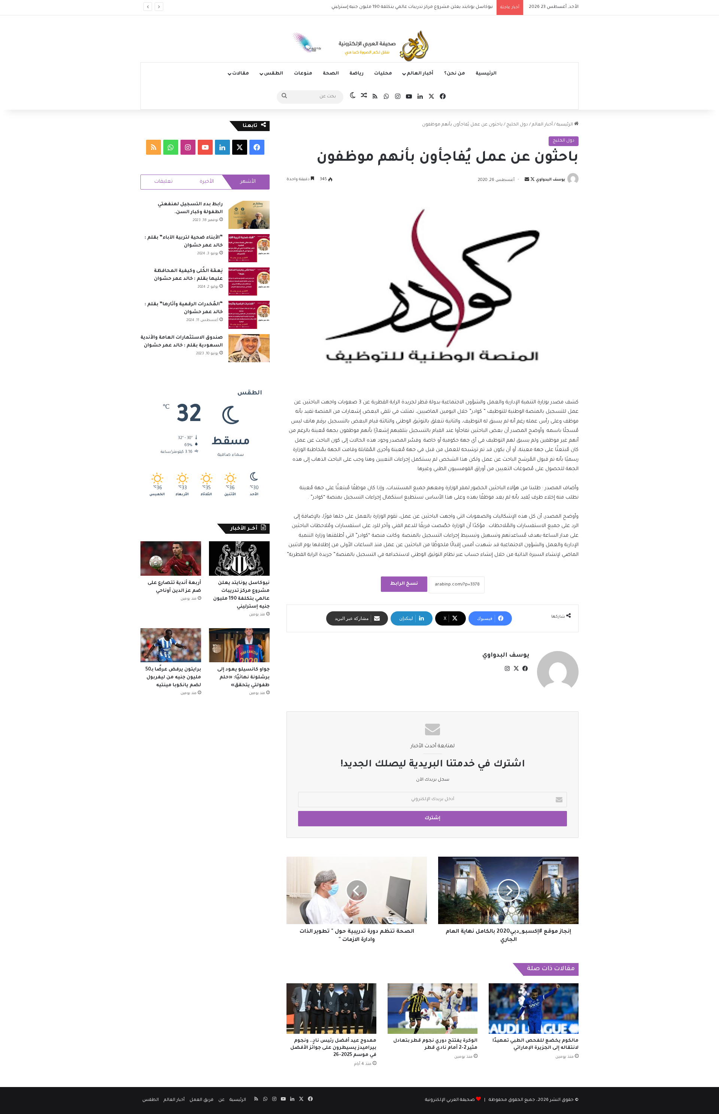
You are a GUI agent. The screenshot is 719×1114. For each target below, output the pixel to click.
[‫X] (516, 668)
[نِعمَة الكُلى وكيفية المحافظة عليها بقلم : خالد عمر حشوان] (249, 281)
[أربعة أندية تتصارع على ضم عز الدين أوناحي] (170, 558)
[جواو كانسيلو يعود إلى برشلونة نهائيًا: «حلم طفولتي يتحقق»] (239, 645)
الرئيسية (486, 73)
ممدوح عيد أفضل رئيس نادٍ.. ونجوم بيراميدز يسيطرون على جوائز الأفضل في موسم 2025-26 (333, 1048)
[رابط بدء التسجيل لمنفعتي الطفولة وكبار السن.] (249, 215)
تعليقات (163, 182)
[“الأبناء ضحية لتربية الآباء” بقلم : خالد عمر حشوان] (249, 248)
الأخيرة (207, 182)
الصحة (331, 73)
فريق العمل (201, 1100)
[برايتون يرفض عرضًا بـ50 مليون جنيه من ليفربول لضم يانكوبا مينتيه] (170, 645)
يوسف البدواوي (550, 180)
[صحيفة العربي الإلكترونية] (359, 47)
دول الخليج (517, 124)
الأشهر (248, 182)
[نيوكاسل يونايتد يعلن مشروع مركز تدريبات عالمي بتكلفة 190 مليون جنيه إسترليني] (239, 558)
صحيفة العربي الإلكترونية (450, 1100)
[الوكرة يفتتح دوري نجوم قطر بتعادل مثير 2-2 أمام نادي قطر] (432, 1008)
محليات (383, 73)
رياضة (356, 73)
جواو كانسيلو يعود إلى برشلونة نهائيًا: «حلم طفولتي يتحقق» (243, 677)
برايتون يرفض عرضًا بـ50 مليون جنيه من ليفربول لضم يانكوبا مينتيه (173, 677)
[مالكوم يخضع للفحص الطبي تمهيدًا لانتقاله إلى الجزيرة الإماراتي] (534, 1008)
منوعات (303, 73)
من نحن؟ (454, 73)
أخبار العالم (420, 73)
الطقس (273, 73)
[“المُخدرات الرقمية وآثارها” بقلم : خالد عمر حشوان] (249, 315)
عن (221, 1100)
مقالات (240, 73)
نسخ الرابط (404, 584)
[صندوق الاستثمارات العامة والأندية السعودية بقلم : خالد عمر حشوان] (249, 348)
